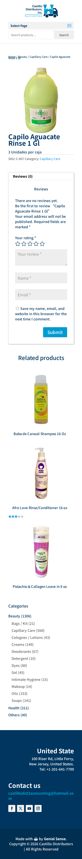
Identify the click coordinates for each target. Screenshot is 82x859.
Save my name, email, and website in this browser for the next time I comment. (41, 313)
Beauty (22, 56)
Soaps (17, 700)
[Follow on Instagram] (38, 808)
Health (13, 707)
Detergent (20, 658)
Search (64, 35)
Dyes (16, 665)
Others (14, 714)
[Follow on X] (20, 808)
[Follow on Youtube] (29, 808)
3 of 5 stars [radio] (30, 243)
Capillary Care (39, 56)
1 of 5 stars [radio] (17, 243)
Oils (15, 693)
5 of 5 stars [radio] (42, 243)
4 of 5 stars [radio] (36, 243)
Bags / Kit (20, 623)
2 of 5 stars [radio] (23, 243)
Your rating (25, 237)
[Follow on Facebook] (11, 808)
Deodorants (21, 651)
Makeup (18, 686)
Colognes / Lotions (27, 637)
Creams (18, 644)
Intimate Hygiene (26, 679)
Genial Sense (55, 838)
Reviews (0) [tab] (23, 176)
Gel (14, 672)
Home (12, 56)
